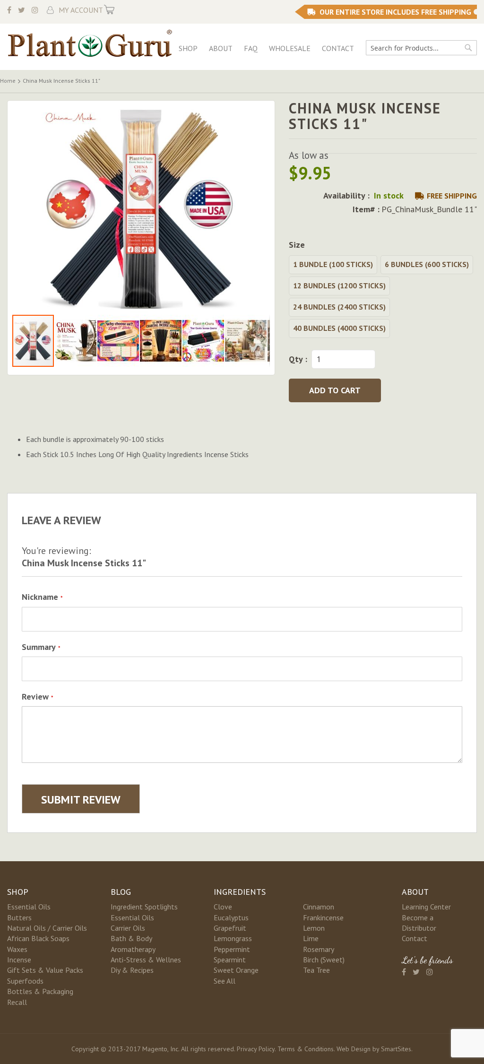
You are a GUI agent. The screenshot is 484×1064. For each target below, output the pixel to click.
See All (224, 981)
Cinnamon (318, 906)
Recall (17, 1002)
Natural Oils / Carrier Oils (47, 928)
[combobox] (421, 47)
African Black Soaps (38, 938)
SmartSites (396, 1049)
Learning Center (426, 906)
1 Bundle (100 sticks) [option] (333, 264)
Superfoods (25, 981)
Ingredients (240, 891)
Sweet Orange (236, 970)
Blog (121, 891)
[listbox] (383, 297)
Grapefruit (230, 928)
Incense (19, 959)
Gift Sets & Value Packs (45, 970)
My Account (81, 10)
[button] (76, 341)
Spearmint (230, 959)
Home (8, 80)
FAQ (251, 48)
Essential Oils (29, 906)
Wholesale (290, 48)
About (221, 48)
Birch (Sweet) (324, 959)
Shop (188, 48)
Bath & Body (131, 938)
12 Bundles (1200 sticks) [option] (339, 285)
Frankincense (323, 917)
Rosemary (318, 949)
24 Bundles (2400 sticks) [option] (339, 306)
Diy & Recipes (132, 970)
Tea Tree (316, 970)
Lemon (314, 928)
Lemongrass (233, 938)
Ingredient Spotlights (144, 906)
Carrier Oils (128, 928)
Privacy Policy (256, 1049)
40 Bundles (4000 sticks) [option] (339, 328)
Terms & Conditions (305, 1049)
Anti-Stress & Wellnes (146, 959)
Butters (19, 917)
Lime (311, 938)
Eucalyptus (231, 917)
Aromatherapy (133, 949)
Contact (338, 48)
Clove (223, 906)
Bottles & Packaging (40, 991)
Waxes (17, 949)
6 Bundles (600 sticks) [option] (427, 264)
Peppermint (232, 949)
